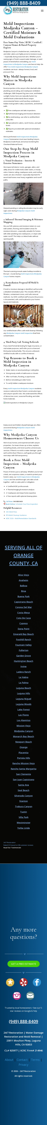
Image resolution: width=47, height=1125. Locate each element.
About (9, 1060)
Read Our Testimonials (12, 848)
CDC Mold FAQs (11, 512)
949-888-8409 (18, 501)
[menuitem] (42, 11)
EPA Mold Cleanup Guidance (16, 515)
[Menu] (42, 11)
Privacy (23, 1065)
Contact (22, 1060)
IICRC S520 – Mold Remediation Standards (21, 518)
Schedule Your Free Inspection (27, 504)
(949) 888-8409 (23, 1021)
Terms (35, 1060)
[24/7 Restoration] (19, 10)
